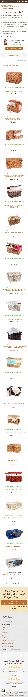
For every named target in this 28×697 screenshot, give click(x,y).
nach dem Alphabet (13, 65)
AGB (3, 629)
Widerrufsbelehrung (7, 643)
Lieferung (4, 632)
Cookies (4, 637)
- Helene (14, 686)
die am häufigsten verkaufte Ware (9, 62)
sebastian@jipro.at (15, 44)
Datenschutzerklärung (8, 640)
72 (18, 583)
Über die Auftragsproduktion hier (14, 602)
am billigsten (21, 62)
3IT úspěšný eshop (21, 695)
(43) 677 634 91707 (15, 42)
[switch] (3, 695)
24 (15, 583)
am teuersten (5, 65)
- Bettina (14, 675)
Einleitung (3, 5)
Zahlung (4, 635)
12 (13, 583)
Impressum (5, 627)
